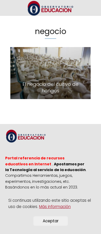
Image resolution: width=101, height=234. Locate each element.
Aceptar (51, 221)
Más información (55, 206)
